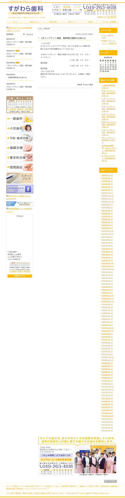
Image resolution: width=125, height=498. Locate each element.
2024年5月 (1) (107, 181)
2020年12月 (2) (108, 296)
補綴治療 (114, 486)
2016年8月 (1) (107, 401)
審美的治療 (10, 489)
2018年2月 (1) (107, 384)
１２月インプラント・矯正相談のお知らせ (108, 158)
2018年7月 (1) (107, 369)
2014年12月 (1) (108, 416)
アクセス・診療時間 (60, 486)
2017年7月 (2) (107, 392)
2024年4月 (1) (107, 184)
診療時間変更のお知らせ (16, 77)
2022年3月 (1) (107, 254)
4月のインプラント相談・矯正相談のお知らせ (109, 124)
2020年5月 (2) (107, 316)
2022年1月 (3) (107, 260)
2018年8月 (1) (107, 366)
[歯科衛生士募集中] (19, 205)
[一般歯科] (19, 122)
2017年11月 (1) (108, 387)
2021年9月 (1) (107, 272)
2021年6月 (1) (107, 278)
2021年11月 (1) (108, 266)
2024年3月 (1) (107, 187)
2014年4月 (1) (107, 431)
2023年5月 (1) (107, 216)
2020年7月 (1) (107, 310)
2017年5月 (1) (107, 398)
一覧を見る (29, 34)
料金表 (48, 486)
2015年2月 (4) (107, 410)
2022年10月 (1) (108, 234)
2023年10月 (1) (108, 202)
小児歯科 (90, 486)
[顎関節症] (19, 171)
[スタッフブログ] (19, 183)
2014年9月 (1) (107, 419)
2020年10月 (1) (108, 301)
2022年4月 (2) (107, 252)
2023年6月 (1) (107, 213)
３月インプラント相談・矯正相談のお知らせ (108, 132)
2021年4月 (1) (107, 284)
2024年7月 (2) (107, 175)
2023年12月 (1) (108, 196)
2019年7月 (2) (107, 340)
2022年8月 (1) (107, 240)
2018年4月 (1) (107, 378)
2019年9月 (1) (107, 334)
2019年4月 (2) (107, 345)
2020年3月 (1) (107, 322)
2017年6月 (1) (107, 395)
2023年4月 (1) (107, 219)
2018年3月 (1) (107, 381)
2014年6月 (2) (107, 428)
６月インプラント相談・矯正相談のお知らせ (108, 108)
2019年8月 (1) (107, 337)
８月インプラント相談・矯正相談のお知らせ (108, 93)
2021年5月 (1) (107, 281)
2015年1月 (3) (107, 413)
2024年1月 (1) (107, 193)
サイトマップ (44, 489)
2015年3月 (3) (107, 407)
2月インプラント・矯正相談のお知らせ (109, 140)
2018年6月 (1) (107, 372)
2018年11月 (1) (108, 360)
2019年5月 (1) (107, 343)
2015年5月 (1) (107, 404)
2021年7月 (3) (107, 275)
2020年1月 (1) (107, 325)
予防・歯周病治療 (102, 486)
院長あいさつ (18, 486)
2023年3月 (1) (107, 222)
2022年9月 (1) (107, 237)
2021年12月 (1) (108, 263)
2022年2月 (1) (107, 257)
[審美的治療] (19, 161)
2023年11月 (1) (108, 199)
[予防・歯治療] (19, 142)
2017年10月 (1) (108, 389)
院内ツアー (39, 486)
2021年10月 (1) (108, 269)
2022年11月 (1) (108, 231)
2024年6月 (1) (107, 178)
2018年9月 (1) (107, 363)
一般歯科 (81, 486)
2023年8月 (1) (107, 207)
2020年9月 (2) (107, 304)
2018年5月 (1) (107, 375)
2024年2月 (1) (107, 190)
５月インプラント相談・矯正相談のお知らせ (108, 116)
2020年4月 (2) (107, 319)
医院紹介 (73, 486)
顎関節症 (20, 489)
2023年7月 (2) (107, 210)
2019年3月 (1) (107, 348)
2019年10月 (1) (108, 331)
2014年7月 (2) (107, 425)
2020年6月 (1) (107, 313)
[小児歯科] (19, 132)
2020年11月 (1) (108, 298)
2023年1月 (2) (107, 228)
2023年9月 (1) (107, 204)
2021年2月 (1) (107, 290)
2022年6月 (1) (107, 246)
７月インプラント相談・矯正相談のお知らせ (108, 101)
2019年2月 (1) (107, 351)
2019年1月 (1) (107, 354)
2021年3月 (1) (107, 287)
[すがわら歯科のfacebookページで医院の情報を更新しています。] (19, 193)
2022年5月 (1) (107, 249)
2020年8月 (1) (107, 307)
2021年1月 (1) (107, 293)
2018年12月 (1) (108, 357)
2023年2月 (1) (107, 225)
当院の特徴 (29, 486)
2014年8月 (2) (107, 422)
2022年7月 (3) (107, 243)
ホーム (8, 486)
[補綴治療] (19, 151)
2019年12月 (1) (108, 328)
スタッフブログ (31, 489)
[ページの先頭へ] (111, 481)
